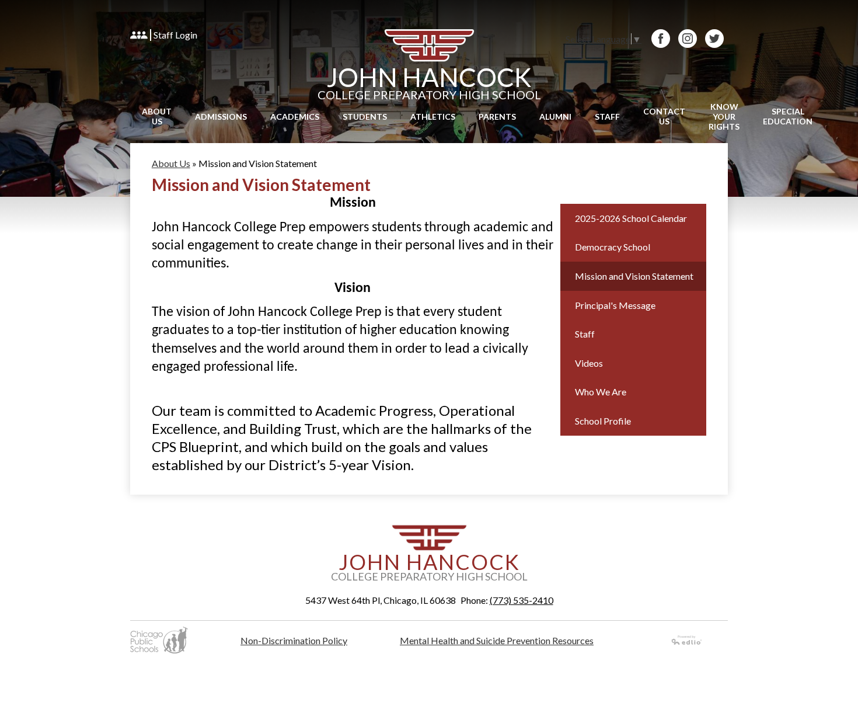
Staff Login (175, 34)
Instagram (687, 38)
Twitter (714, 38)
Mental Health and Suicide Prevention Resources (497, 640)
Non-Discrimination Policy (293, 640)
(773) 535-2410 (521, 600)
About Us (171, 163)
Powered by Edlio (687, 640)
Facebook (660, 38)
